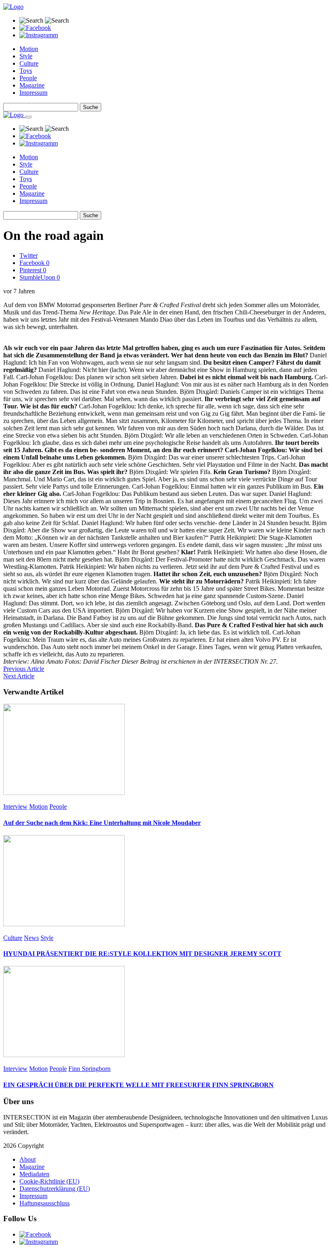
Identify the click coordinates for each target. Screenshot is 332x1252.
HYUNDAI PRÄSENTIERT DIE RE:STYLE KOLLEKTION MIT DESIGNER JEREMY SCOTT (142, 953)
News (31, 937)
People (28, 78)
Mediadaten (34, 1174)
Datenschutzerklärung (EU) (54, 1188)
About (27, 1159)
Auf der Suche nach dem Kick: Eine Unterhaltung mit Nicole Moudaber (102, 822)
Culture (28, 63)
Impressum (33, 92)
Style (25, 56)
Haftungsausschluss (44, 1203)
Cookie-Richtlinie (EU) (49, 1181)
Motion (28, 48)
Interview (15, 806)
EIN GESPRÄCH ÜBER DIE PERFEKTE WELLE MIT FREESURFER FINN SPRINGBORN (138, 1084)
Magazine (32, 85)
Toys (25, 70)
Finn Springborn (89, 1068)
